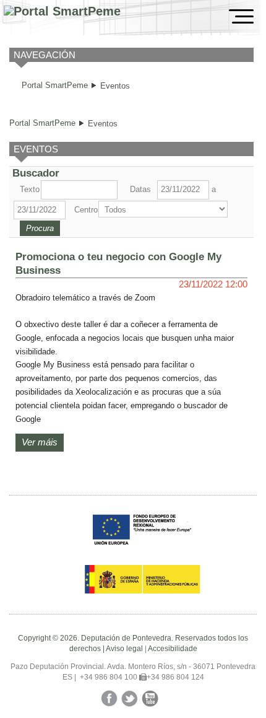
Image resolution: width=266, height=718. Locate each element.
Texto (29, 189)
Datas (140, 189)
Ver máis (40, 442)
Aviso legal (124, 648)
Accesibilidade (172, 648)
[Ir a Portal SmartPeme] (62, 11)
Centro (85, 209)
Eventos (115, 85)
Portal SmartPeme (55, 85)
